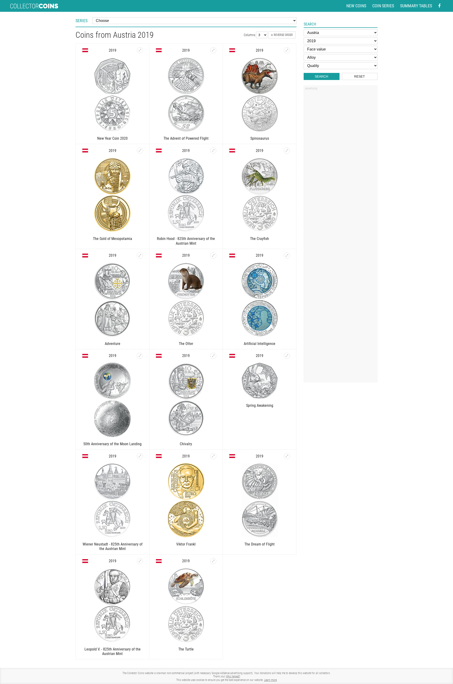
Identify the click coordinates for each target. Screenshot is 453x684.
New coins (356, 5)
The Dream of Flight (259, 544)
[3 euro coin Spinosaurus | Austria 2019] (287, 50)
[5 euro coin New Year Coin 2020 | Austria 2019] (140, 50)
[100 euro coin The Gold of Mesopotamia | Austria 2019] (140, 150)
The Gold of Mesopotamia (112, 238)
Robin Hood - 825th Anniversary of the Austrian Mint (186, 240)
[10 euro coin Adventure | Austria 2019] (140, 255)
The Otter (186, 343)
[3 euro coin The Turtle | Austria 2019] (213, 561)
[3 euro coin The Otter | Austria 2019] (213, 255)
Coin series (383, 5)
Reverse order (283, 35)
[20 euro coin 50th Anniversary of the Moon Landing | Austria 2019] (140, 356)
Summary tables (416, 5)
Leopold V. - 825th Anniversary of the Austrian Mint (112, 651)
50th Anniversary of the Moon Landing (112, 444)
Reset (359, 76)
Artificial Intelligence (259, 343)
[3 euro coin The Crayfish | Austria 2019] (287, 150)
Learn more (270, 680)
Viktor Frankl (186, 544)
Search (321, 76)
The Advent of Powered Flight (186, 138)
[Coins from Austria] (85, 50)
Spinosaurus (259, 138)
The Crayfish (259, 238)
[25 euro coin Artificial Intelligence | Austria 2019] (287, 255)
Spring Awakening (259, 405)
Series (82, 20)
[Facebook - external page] (439, 6)
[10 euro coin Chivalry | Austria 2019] (213, 356)
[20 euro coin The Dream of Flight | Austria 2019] (287, 456)
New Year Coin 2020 (112, 138)
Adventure (112, 343)
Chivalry (186, 444)
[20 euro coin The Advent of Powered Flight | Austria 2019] (213, 50)
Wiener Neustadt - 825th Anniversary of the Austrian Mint (113, 546)
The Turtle (186, 649)
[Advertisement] (340, 163)
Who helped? (233, 676)
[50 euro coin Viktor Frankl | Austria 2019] (213, 456)
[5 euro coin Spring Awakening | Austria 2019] (287, 356)
